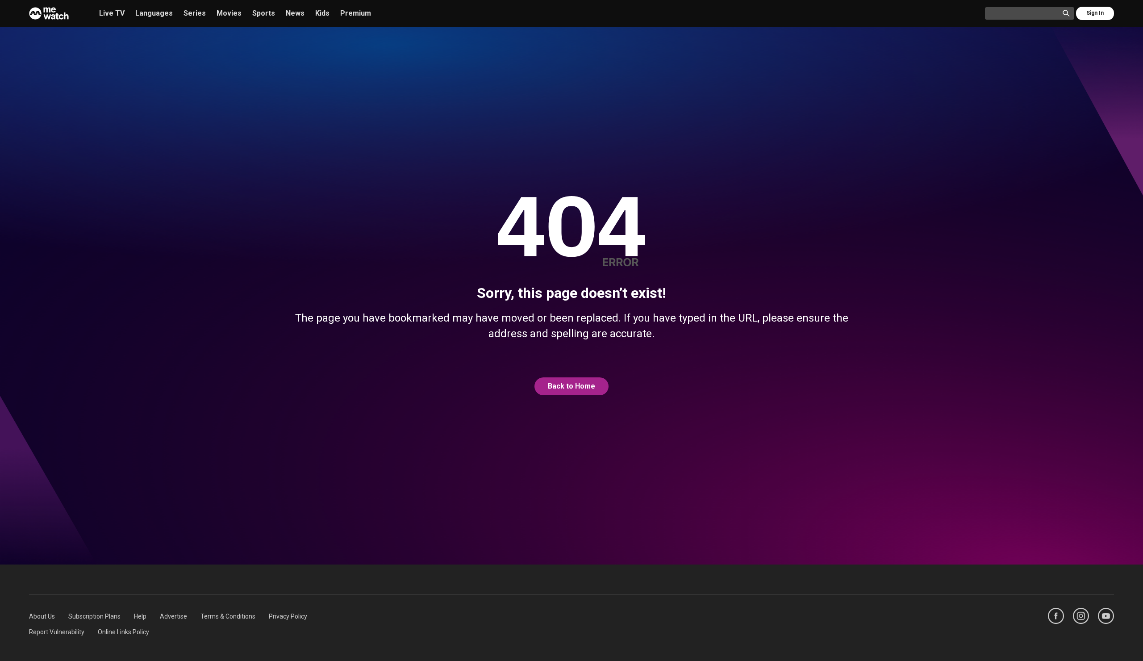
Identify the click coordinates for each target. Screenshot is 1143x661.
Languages (154, 13)
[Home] (49, 13)
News (295, 13)
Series (195, 13)
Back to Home (571, 386)
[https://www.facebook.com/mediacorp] (1056, 616)
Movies (229, 13)
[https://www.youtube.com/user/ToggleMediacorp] (1106, 616)
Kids (322, 13)
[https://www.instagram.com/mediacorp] (1081, 616)
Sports (263, 13)
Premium (355, 13)
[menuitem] (42, 616)
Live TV (112, 13)
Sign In (1095, 13)
